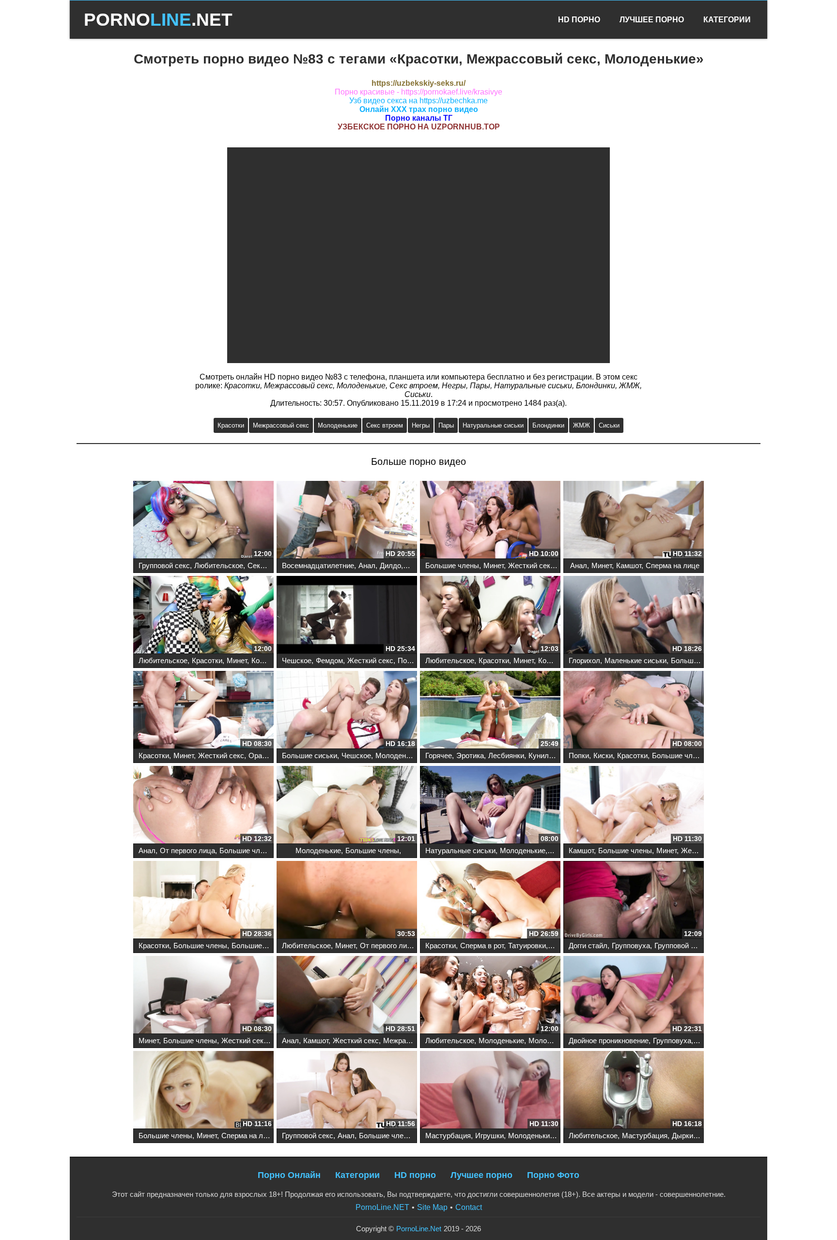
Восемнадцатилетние (318, 565)
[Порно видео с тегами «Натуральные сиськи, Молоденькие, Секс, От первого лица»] (490, 805)
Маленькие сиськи (635, 660)
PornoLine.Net (418, 1228)
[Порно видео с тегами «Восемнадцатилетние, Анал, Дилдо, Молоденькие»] (347, 520)
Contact (468, 1207)
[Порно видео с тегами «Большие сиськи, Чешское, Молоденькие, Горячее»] (347, 710)
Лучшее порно (481, 1175)
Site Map (432, 1207)
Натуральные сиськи (493, 425)
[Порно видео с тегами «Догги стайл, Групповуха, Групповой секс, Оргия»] (633, 900)
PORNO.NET (158, 20)
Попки (579, 755)
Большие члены (452, 565)
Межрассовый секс (281, 425)
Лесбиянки (506, 755)
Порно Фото (553, 1175)
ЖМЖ (581, 425)
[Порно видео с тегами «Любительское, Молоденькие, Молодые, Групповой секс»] (490, 995)
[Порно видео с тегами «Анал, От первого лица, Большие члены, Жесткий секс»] (203, 805)
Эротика (470, 755)
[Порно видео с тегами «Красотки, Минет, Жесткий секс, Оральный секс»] (203, 710)
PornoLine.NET (382, 1207)
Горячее (438, 755)
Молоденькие (337, 425)
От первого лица (187, 850)
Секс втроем (384, 425)
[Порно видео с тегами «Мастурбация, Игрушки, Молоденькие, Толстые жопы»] (490, 1090)
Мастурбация (448, 1135)
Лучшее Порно (652, 20)
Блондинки (548, 425)
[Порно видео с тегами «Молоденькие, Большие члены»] (347, 805)
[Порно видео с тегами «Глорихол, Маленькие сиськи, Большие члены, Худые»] (633, 615)
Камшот (628, 565)
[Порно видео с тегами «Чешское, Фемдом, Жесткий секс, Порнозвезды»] (347, 615)
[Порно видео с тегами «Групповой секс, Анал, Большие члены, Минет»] (347, 1090)
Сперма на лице (672, 565)
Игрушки (489, 1135)
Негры (421, 425)
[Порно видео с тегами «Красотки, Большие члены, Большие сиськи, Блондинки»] (203, 900)
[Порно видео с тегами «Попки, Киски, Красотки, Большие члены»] (633, 710)
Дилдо (390, 565)
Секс (256, 565)
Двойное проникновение (609, 1040)
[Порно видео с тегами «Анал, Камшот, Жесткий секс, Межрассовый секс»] (347, 995)
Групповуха (631, 945)
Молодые (544, 1040)
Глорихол (584, 660)
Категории (727, 20)
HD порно (415, 1175)
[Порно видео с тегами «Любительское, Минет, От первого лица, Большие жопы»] (347, 900)
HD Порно (579, 20)
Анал (366, 565)
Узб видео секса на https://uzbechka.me (418, 100)
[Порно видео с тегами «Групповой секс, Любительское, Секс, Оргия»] (203, 520)
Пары (446, 425)
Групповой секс (164, 565)
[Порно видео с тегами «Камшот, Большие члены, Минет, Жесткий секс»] (633, 805)
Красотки (230, 425)
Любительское (218, 565)
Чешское (296, 660)
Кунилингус (547, 755)
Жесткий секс (531, 565)
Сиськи (609, 425)
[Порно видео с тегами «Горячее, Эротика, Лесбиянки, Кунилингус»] (490, 710)
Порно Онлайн (289, 1175)
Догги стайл (588, 945)
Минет (493, 565)
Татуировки (527, 945)
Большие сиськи (309, 755)
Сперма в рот (482, 945)
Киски (603, 755)
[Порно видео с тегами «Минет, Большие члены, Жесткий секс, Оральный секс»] (203, 995)
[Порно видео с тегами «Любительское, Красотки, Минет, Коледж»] (203, 615)
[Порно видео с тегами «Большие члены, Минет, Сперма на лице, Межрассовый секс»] (203, 1090)
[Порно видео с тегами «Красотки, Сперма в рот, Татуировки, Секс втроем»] (490, 900)
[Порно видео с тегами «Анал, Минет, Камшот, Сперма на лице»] (633, 520)
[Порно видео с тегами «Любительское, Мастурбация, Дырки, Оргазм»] (633, 1090)
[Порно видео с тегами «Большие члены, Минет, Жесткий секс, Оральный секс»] (490, 520)
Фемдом (329, 660)
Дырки (682, 1135)
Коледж (264, 660)
